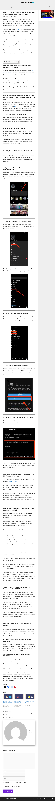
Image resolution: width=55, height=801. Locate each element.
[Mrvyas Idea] (27, 2)
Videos (44, 7)
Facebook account (13, 481)
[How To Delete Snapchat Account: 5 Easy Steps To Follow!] (30, 696)
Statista (18, 29)
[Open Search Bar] (50, 7)
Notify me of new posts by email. (13, 786)
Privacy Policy (43, 798)
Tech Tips (7, 711)
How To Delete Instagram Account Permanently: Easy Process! (17, 702)
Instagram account (21, 80)
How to (10, 711)
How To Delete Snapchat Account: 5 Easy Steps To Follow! (30, 701)
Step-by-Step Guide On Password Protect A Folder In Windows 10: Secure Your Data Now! (7, 702)
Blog (39, 7)
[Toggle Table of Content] (16, 62)
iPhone (15, 106)
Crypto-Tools (33, 7)
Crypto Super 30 (13, 7)
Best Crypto (23, 7)
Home (6, 7)
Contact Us (51, 798)
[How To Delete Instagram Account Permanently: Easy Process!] (19, 696)
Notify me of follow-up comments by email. (15, 782)
